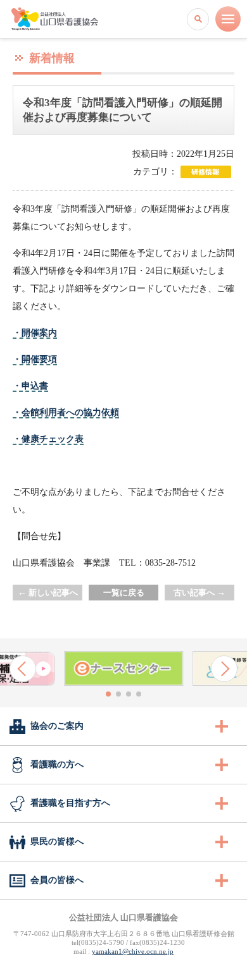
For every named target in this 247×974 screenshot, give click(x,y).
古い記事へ (199, 592)
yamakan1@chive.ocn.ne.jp (133, 951)
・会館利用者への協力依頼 (66, 412)
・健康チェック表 (48, 439)
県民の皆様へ (57, 841)
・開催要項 (35, 359)
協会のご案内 (57, 726)
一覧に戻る (123, 592)
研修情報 (205, 172)
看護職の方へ (57, 764)
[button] (23, 668)
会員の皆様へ (57, 880)
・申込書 (30, 386)
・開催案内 (35, 333)
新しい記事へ (48, 592)
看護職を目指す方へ (70, 803)
